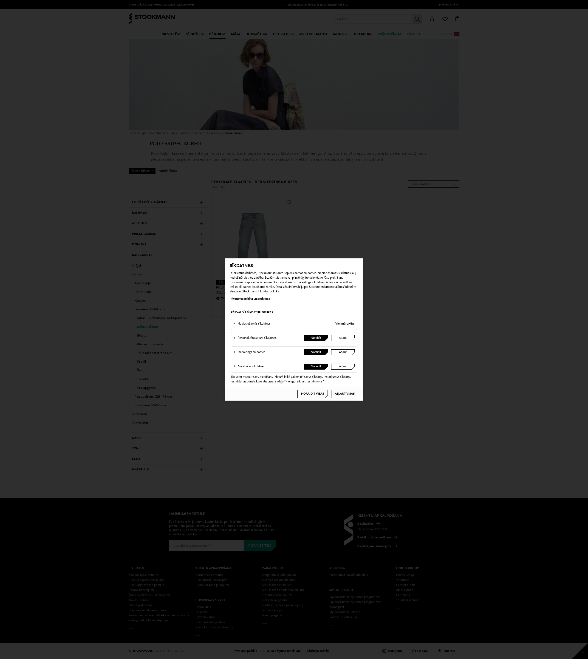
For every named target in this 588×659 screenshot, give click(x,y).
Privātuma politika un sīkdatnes (250, 299)
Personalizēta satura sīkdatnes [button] (255, 338)
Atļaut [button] (343, 338)
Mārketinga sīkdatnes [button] (249, 352)
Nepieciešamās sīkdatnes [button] (252, 324)
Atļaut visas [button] (345, 394)
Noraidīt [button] (316, 338)
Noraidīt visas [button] (312, 394)
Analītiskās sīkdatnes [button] (249, 367)
